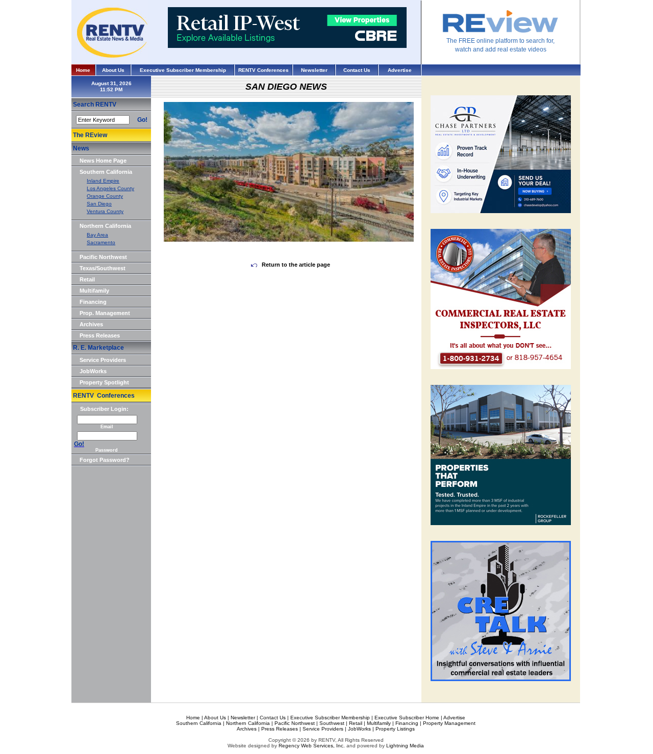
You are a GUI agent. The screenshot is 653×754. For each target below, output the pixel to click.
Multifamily (94, 291)
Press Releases (100, 335)
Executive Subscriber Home (406, 717)
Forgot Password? (105, 460)
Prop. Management (105, 313)
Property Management (449, 723)
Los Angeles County (110, 188)
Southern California (106, 172)
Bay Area (97, 235)
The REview (90, 135)
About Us (113, 70)
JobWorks (93, 371)
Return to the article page (295, 265)
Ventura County (105, 211)
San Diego (99, 203)
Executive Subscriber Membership (183, 70)
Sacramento (101, 242)
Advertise (400, 70)
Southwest (331, 723)
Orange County (105, 196)
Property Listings (395, 729)
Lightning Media (405, 745)
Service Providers (103, 360)
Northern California (105, 226)
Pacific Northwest (103, 257)
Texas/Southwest (102, 268)
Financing (93, 302)
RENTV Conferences (263, 70)
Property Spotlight (104, 382)
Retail (87, 279)
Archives (91, 324)
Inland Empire (103, 181)
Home (83, 70)
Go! (142, 119)
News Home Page (103, 161)
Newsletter (314, 70)
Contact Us (356, 70)
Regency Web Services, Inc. (312, 745)
